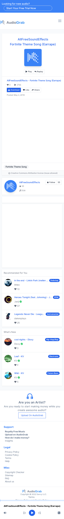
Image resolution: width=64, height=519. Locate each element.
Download (15, 90)
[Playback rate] (59, 513)
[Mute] (5, 513)
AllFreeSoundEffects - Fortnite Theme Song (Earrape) (32, 506)
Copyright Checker (14, 472)
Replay (40, 71)
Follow (52, 182)
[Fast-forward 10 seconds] (39, 513)
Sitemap (9, 475)
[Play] (32, 513)
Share (37, 90)
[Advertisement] (32, 131)
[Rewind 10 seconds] (24, 513)
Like (27, 90)
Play (30, 71)
